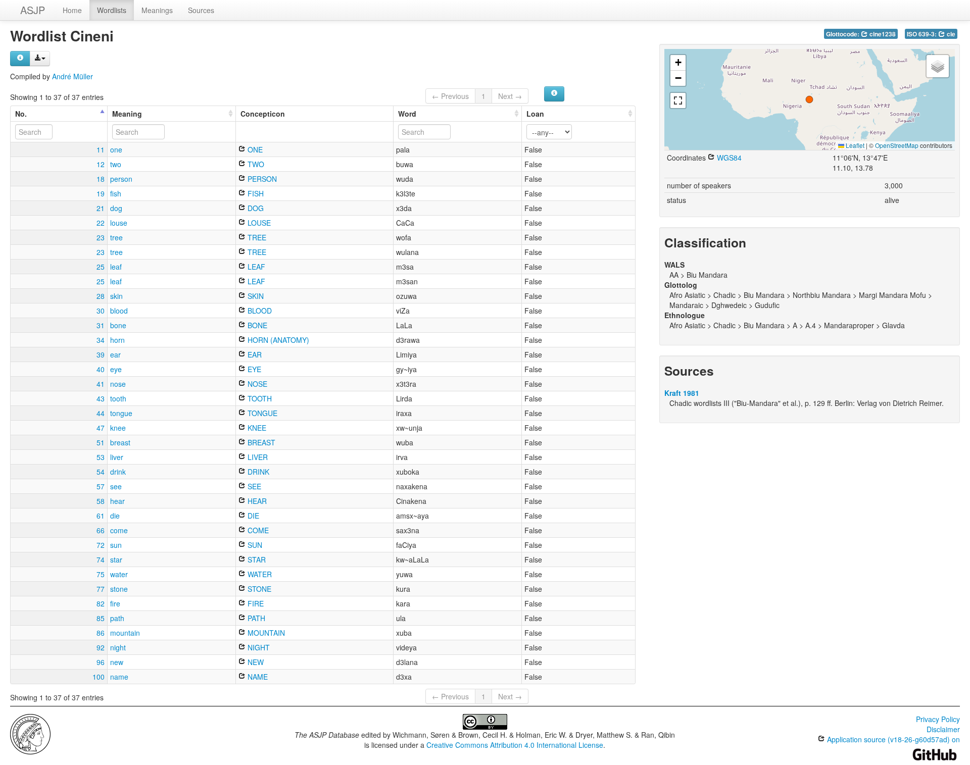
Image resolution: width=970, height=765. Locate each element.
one (116, 149)
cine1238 (882, 34)
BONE (256, 325)
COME (257, 530)
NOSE (256, 384)
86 (100, 633)
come (119, 530)
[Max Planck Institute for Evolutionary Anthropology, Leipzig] (30, 733)
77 (100, 589)
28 (100, 296)
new (116, 662)
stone (119, 589)
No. (21, 114)
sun (116, 545)
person (121, 179)
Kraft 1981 (681, 393)
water (119, 574)
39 (100, 354)
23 (100, 237)
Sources (201, 10)
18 (100, 179)
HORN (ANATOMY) (277, 340)
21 (100, 208)
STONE (258, 589)
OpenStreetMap (896, 145)
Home (72, 10)
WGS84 (728, 157)
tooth (118, 398)
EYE (253, 369)
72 (100, 545)
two (115, 164)
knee (118, 428)
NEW (255, 662)
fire (115, 603)
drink (118, 472)
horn (117, 340)
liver (116, 457)
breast (120, 442)
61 (100, 516)
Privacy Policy (938, 719)
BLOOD (259, 310)
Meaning (127, 114)
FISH (255, 193)
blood (119, 310)
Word (407, 114)
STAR (256, 559)
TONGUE (261, 413)
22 (100, 223)
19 (100, 193)
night (118, 647)
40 (100, 369)
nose (118, 384)
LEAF (255, 267)
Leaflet (854, 145)
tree (116, 237)
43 (100, 398)
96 (100, 662)
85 (100, 618)
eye (116, 369)
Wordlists (111, 10)
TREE (256, 237)
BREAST (260, 442)
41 (100, 384)
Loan (535, 114)
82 (100, 603)
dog (116, 208)
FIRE (255, 603)
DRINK (257, 472)
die (115, 516)
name (119, 677)
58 (100, 501)
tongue (121, 413)
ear (115, 354)
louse (118, 223)
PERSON (261, 179)
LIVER (257, 457)
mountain (125, 633)
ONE (254, 149)
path (117, 618)
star (116, 559)
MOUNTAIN (265, 633)
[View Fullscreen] (678, 100)
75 (100, 574)
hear (117, 501)
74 (100, 559)
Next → (510, 96)
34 (100, 340)
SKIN (255, 296)
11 (100, 149)
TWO (255, 164)
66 (100, 530)
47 (100, 428)
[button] (809, 99)
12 (100, 164)
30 (100, 310)
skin (116, 296)
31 (100, 325)
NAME (257, 677)
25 (100, 267)
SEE (253, 486)
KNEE (256, 428)
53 (100, 457)
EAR (254, 354)
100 (98, 677)
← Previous (450, 96)
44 (100, 413)
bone (118, 325)
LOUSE (258, 223)
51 (100, 442)
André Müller (72, 76)
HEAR (256, 501)
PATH (255, 618)
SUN (254, 545)
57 (100, 486)
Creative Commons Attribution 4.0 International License (514, 745)
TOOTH (259, 398)
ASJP (32, 10)
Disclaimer (943, 729)
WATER (259, 574)
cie (950, 34)
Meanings (157, 10)
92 (100, 647)
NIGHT (258, 647)
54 (100, 472)
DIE (252, 516)
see (116, 486)
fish (115, 193)
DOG (255, 208)
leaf (116, 267)
